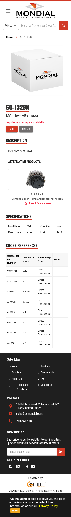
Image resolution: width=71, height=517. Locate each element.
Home (9, 37)
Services (45, 366)
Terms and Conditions (23, 387)
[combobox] (39, 25)
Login (12, 129)
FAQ (43, 378)
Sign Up (26, 129)
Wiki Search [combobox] (11, 25)
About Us (17, 378)
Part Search (18, 372)
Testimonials (47, 372)
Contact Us (46, 384)
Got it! (15, 510)
